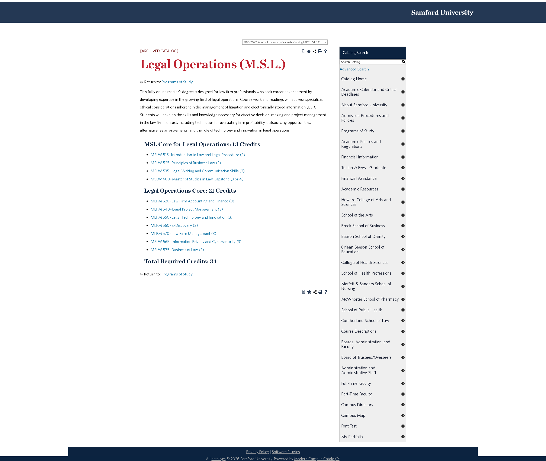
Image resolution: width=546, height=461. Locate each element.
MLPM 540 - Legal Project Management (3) (187, 209)
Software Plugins (286, 451)
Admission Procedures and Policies (365, 118)
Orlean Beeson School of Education (363, 249)
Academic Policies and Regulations (361, 144)
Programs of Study (177, 81)
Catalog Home (354, 78)
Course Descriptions (358, 331)
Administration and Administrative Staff (358, 370)
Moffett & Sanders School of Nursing (366, 286)
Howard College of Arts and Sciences (366, 202)
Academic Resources (359, 188)
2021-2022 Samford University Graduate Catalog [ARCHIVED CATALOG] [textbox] (285, 42)
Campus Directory (357, 404)
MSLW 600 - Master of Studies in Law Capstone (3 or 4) (197, 179)
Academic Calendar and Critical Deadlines (369, 92)
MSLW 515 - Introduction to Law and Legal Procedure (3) (198, 154)
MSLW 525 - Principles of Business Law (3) (186, 162)
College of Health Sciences (364, 262)
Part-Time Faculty (356, 393)
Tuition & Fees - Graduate (363, 167)
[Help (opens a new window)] (325, 51)
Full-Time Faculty (356, 383)
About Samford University (364, 104)
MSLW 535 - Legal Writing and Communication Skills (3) (198, 170)
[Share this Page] (314, 51)
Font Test (349, 425)
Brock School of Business (363, 225)
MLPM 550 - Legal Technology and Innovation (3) (191, 217)
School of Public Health (361, 309)
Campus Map (353, 415)
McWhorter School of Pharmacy (370, 299)
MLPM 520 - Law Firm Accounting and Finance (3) (192, 201)
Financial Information (360, 156)
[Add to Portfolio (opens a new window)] (309, 51)
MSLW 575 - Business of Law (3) (177, 249)
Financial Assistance (359, 178)
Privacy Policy (257, 451)
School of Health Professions (366, 273)
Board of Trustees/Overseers (366, 357)
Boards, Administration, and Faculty (365, 344)
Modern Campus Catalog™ (317, 458)
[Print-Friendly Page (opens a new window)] (320, 51)
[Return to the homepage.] (442, 17)
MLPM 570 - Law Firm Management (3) (183, 233)
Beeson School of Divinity (363, 236)
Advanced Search (354, 69)
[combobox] (285, 42)
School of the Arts (357, 214)
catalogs (219, 458)
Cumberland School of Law (365, 320)
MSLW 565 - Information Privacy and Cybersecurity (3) (196, 241)
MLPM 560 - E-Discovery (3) (174, 225)
